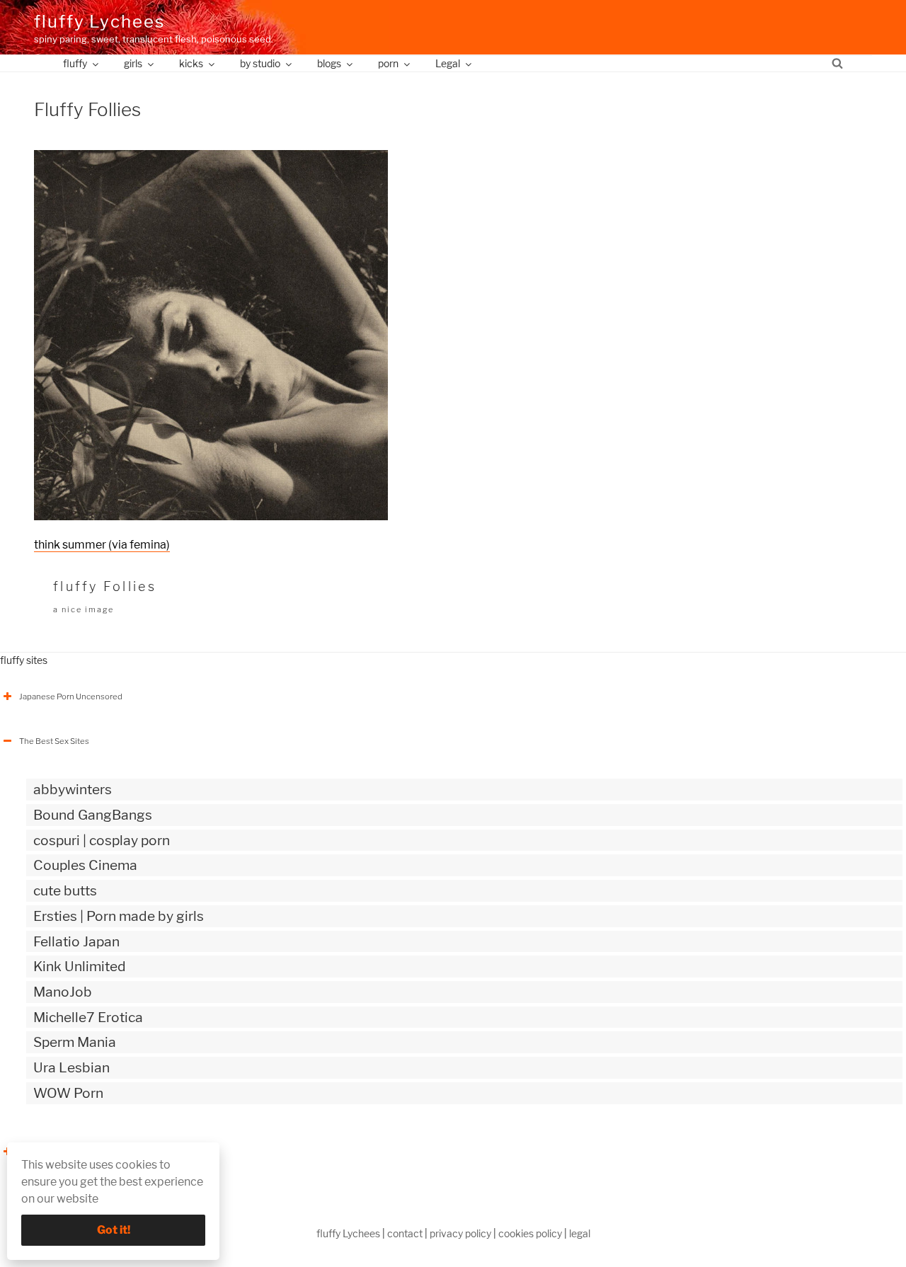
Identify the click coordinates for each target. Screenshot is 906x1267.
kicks (191, 63)
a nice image (83, 609)
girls (133, 63)
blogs (329, 63)
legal (579, 1233)
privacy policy (460, 1233)
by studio (260, 63)
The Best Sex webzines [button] (62, 1152)
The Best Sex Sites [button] (54, 741)
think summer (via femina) (102, 544)
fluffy (75, 63)
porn (388, 63)
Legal (447, 63)
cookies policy (530, 1233)
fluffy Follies (104, 586)
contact (405, 1233)
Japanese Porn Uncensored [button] (70, 696)
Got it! (113, 1230)
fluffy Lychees (99, 21)
